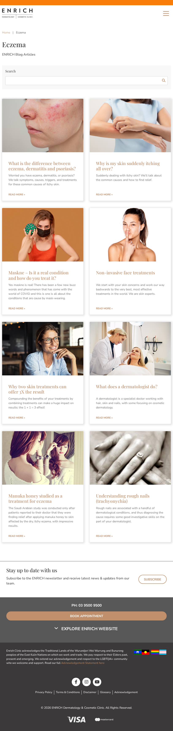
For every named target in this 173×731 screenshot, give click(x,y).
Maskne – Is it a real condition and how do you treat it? (38, 275)
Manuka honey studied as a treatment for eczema (35, 498)
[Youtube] (97, 682)
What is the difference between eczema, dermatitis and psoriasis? (42, 165)
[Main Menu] (166, 13)
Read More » (16, 194)
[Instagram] (86, 682)
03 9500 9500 (90, 605)
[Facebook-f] (76, 682)
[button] (86, 629)
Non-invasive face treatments (125, 272)
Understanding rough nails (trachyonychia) (122, 498)
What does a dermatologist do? (126, 386)
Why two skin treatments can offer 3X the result (37, 389)
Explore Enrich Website (89, 629)
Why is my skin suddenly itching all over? (128, 165)
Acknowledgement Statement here (83, 663)
